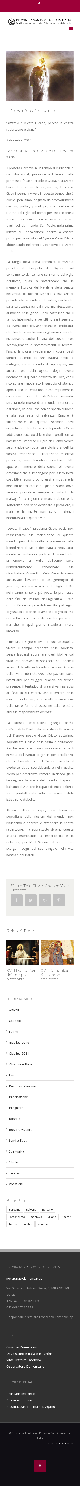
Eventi (13, 1031)
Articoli (14, 1010)
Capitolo (15, 1021)
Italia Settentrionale (20, 1394)
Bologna (31, 1209)
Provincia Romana (19, 1400)
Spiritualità (16, 1151)
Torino (13, 1224)
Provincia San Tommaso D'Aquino (30, 1406)
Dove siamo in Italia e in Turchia (29, 1353)
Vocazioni (16, 1184)
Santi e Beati (18, 1140)
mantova (36, 1217)
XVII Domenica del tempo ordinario (46, 974)
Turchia (14, 1173)
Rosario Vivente (20, 1129)
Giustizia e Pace (20, 1064)
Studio (13, 1162)
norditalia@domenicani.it (24, 1278)
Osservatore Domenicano (25, 1366)
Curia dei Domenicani (21, 1347)
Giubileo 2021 (19, 1053)
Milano (52, 1217)
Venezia (43, 1224)
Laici (12, 1075)
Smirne (66, 1217)
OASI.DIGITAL (66, 1443)
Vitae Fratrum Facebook (23, 1360)
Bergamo (14, 1209)
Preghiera (16, 1108)
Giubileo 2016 (19, 1042)
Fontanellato (17, 1217)
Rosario (14, 1118)
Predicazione (18, 1097)
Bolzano (47, 1209)
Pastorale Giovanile (23, 1086)
